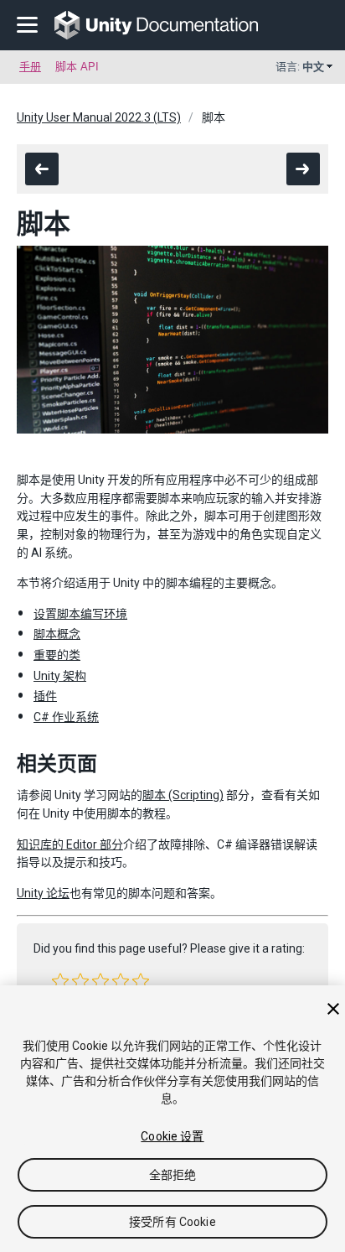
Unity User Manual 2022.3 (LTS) (99, 117)
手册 (30, 66)
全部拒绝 (173, 1175)
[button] (60, 981)
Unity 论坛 (43, 893)
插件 (45, 696)
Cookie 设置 (172, 1136)
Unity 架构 (59, 676)
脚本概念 (56, 634)
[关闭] (333, 1008)
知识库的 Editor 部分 (70, 844)
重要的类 (56, 655)
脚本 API (77, 66)
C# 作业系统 (66, 717)
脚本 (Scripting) (183, 795)
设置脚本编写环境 (80, 614)
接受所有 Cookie (172, 1222)
